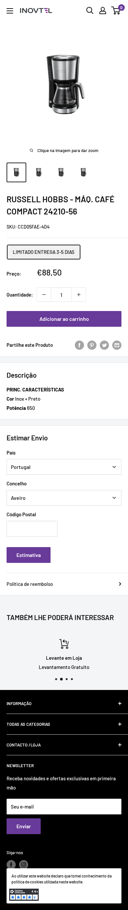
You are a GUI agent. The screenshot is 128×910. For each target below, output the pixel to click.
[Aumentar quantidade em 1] (79, 294)
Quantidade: (20, 295)
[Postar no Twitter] (104, 345)
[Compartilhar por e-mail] (116, 345)
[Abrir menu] (10, 10)
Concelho (17, 483)
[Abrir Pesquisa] (90, 10)
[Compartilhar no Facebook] (79, 345)
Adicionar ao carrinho (64, 319)
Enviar (23, 826)
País (11, 452)
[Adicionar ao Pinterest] (91, 345)
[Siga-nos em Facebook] (11, 864)
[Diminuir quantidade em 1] (44, 294)
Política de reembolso (30, 584)
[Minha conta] (102, 10)
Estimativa (28, 555)
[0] (116, 10)
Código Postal (21, 514)
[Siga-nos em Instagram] (23, 864)
